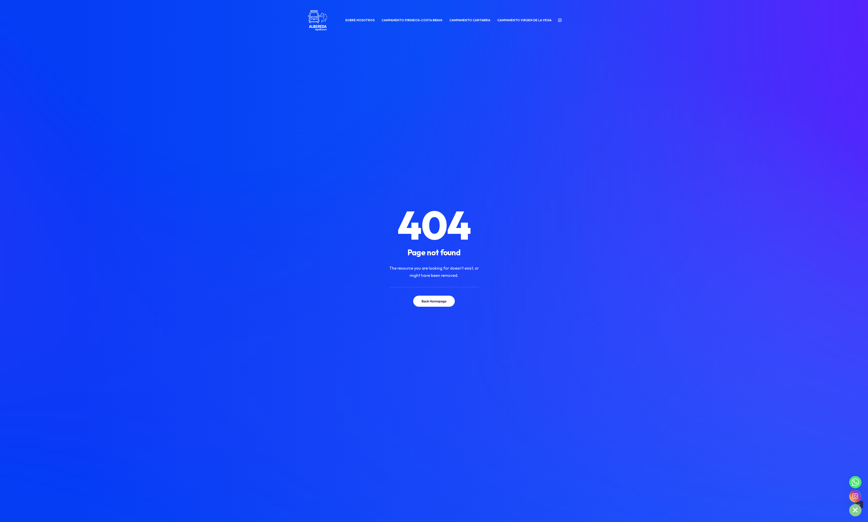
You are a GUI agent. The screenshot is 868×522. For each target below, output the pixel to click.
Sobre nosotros (360, 20)
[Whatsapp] (855, 482)
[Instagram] (855, 496)
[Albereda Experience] (318, 20)
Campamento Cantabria (469, 20)
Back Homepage (434, 301)
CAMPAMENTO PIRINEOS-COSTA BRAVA (412, 20)
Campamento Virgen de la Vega (524, 20)
